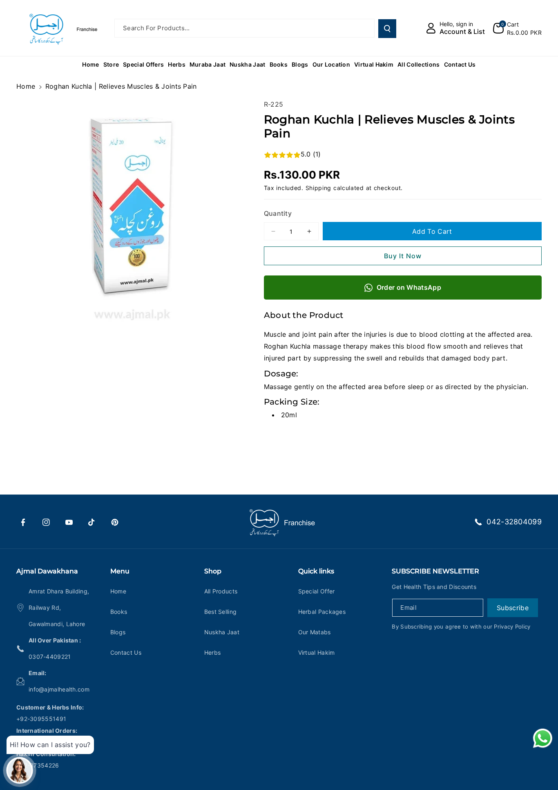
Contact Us (125, 652)
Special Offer (316, 591)
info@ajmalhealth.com (59, 689)
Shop (212, 571)
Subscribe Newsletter (435, 571)
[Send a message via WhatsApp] (542, 738)
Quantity (278, 213)
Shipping (319, 187)
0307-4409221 (50, 656)
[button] (517, 28)
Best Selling (220, 611)
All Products (221, 591)
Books (118, 611)
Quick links (316, 571)
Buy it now (403, 256)
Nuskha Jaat (221, 632)
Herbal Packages (322, 611)
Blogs (118, 632)
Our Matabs (314, 632)
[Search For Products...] (387, 28)
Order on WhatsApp (409, 287)
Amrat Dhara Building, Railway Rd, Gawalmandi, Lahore (59, 607)
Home (25, 86)
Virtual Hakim (316, 652)
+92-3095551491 (41, 718)
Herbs (212, 652)
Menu (119, 571)
